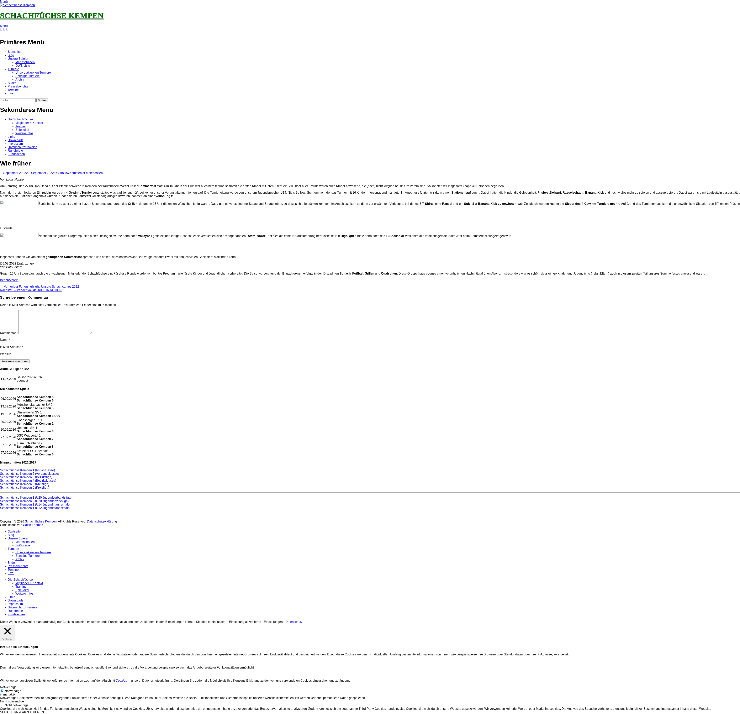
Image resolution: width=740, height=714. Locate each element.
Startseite (14, 51)
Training (21, 126)
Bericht (5, 280)
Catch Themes (33, 525)
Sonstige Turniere (27, 76)
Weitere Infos (24, 133)
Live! (11, 93)
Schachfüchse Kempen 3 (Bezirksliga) (26, 477)
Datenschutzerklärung (102, 521)
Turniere (13, 69)
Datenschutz (294, 621)
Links (11, 136)
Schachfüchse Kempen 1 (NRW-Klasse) (27, 470)
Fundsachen (16, 154)
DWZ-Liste (22, 65)
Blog (11, 55)
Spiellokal (22, 129)
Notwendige (13, 691)
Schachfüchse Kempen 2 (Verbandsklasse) (29, 473)
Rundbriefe (15, 150)
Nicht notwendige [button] (12, 701)
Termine (13, 90)
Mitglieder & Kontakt (29, 122)
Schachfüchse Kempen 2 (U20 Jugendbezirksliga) (34, 501)
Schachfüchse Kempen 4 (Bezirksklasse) (28, 480)
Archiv (19, 79)
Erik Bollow (61, 173)
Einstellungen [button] (273, 621)
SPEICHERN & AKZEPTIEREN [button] (22, 712)
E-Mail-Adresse (11, 347)
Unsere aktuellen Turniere (33, 72)
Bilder (12, 83)
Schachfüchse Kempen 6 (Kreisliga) (24, 487)
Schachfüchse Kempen (51, 15)
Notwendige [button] (8, 687)
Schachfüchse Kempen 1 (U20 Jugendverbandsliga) (35, 497)
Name (5, 339)
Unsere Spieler (18, 58)
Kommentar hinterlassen (86, 173)
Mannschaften (25, 62)
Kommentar (9, 333)
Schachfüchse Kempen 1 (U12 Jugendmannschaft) (35, 508)
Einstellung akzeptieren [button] (245, 621)
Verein (14, 280)
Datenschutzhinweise (22, 147)
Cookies (121, 680)
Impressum (15, 143)
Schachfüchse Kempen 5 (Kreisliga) (24, 484)
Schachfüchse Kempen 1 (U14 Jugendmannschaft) (35, 504)
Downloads (15, 140)
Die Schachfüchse (20, 119)
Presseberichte (18, 86)
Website (5, 354)
